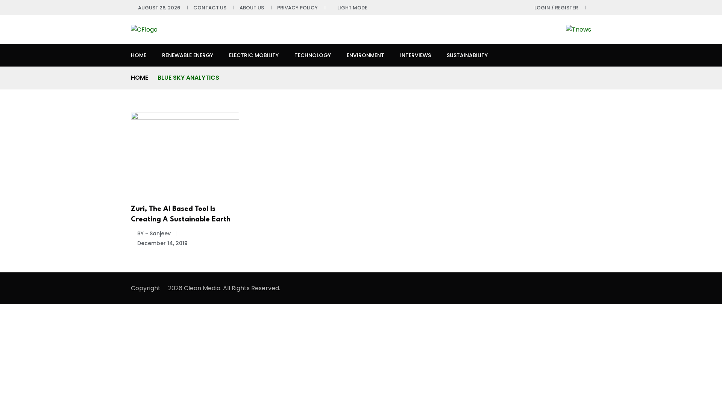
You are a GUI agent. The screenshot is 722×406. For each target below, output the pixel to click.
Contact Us (209, 7)
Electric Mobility (254, 55)
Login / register (556, 7)
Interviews (415, 55)
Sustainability (467, 55)
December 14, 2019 (162, 243)
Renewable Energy (187, 55)
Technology (312, 55)
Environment (365, 55)
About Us (252, 7)
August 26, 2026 (159, 7)
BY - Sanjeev (154, 233)
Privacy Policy (297, 7)
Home (138, 55)
